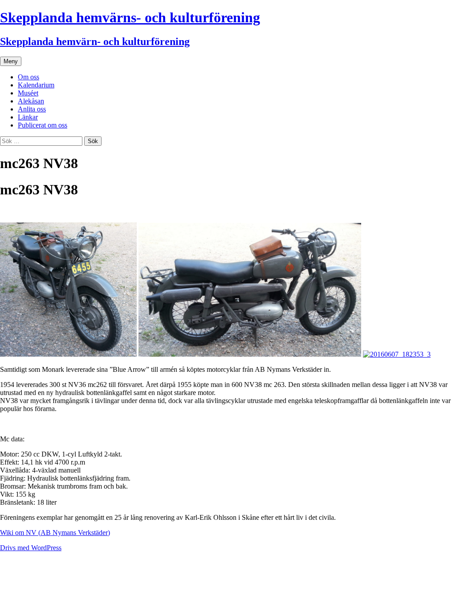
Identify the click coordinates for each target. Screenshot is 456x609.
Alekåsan (31, 101)
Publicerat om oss (42, 125)
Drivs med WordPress (30, 547)
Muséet (28, 93)
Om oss (28, 77)
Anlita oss (32, 109)
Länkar (28, 117)
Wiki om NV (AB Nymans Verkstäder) (55, 532)
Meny (11, 61)
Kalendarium (36, 85)
